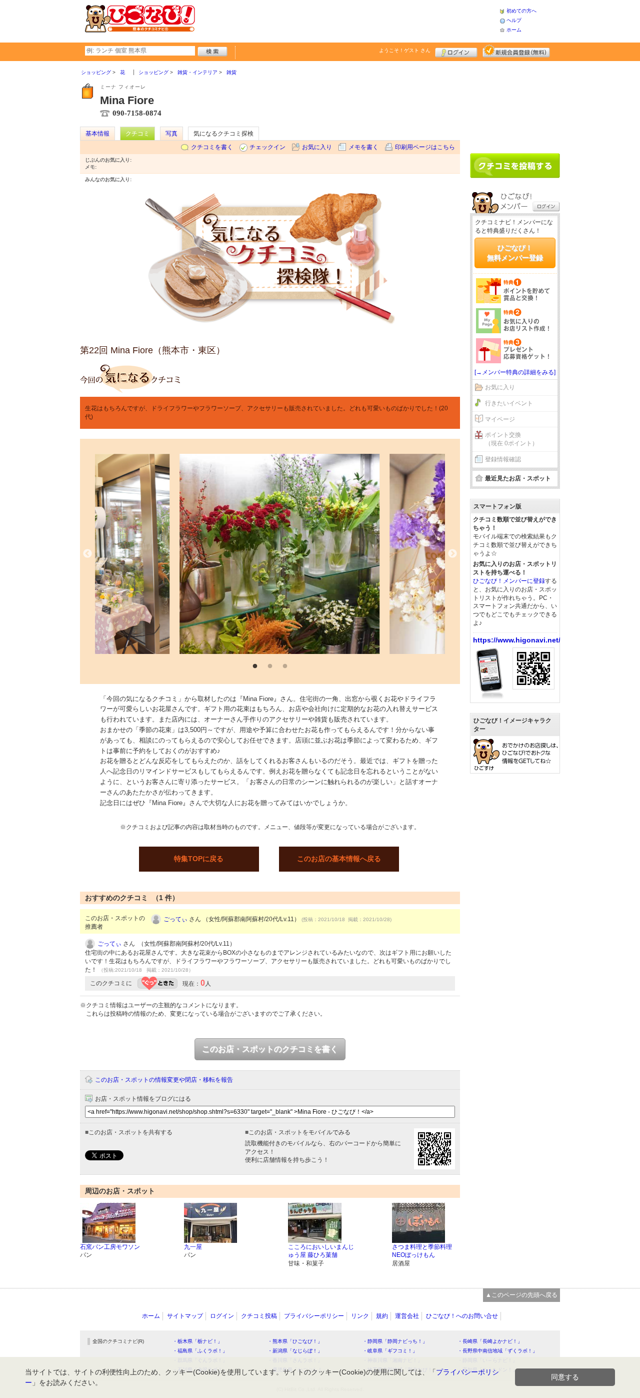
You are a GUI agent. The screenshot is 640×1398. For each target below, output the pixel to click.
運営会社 (407, 1315)
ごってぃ (176, 919)
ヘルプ (514, 20)
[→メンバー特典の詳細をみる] (515, 372)
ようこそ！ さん (404, 50)
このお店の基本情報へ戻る (339, 859)
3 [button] (285, 666)
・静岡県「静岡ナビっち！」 (395, 1341)
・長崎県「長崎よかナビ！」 (490, 1341)
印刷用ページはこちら (425, 147)
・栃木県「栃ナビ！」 (197, 1341)
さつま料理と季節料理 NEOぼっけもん (422, 1251)
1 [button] (255, 666)
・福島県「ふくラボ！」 (200, 1350)
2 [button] (270, 666)
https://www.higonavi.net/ (516, 640)
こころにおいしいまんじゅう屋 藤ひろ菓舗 (321, 1251)
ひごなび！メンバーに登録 (509, 580)
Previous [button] (87, 554)
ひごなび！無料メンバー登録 (515, 253)
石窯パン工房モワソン (110, 1246)
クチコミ (138, 133)
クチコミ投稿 (259, 1315)
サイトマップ (185, 1315)
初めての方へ (521, 11)
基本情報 (98, 133)
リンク (360, 1315)
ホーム (514, 30)
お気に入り (317, 147)
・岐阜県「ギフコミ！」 (390, 1350)
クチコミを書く (212, 147)
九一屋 (193, 1246)
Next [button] (453, 554)
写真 (172, 133)
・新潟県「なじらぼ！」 (295, 1350)
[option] (270, 554)
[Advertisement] (347, 20)
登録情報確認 (503, 459)
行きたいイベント (509, 403)
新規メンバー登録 (516, 51)
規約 (382, 1315)
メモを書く (363, 147)
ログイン (456, 51)
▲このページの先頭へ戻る (522, 1294)
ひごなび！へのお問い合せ (462, 1315)
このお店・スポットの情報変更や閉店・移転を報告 (164, 1079)
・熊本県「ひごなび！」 (295, 1341)
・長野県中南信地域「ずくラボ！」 (498, 1350)
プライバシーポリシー (314, 1315)
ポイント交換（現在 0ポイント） (511, 439)
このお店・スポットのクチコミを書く (270, 1049)
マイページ (500, 419)
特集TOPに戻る (199, 859)
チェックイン (268, 147)
